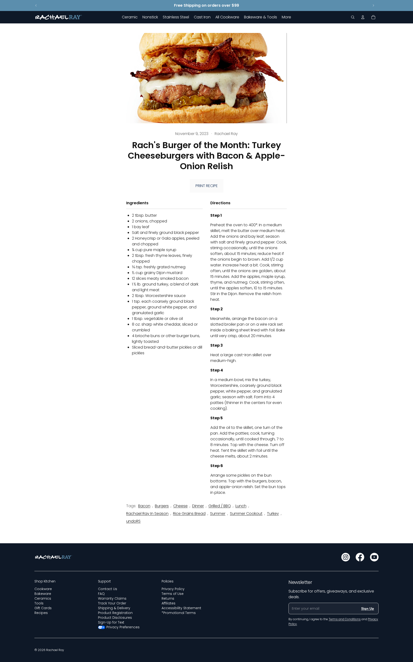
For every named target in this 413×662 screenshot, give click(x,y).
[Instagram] (345, 557)
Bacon (144, 506)
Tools (38, 603)
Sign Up (367, 608)
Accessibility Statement (181, 608)
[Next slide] (373, 5)
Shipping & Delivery (114, 608)
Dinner (198, 506)
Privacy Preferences (123, 627)
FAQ (101, 593)
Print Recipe (207, 185)
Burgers (162, 506)
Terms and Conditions (345, 619)
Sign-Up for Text (111, 622)
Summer (217, 513)
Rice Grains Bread (189, 513)
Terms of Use (173, 593)
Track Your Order (112, 603)
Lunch (240, 506)
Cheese (180, 506)
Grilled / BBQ (219, 506)
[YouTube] (374, 557)
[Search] (353, 17)
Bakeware (42, 593)
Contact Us (107, 589)
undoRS (133, 521)
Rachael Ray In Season (147, 513)
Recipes (41, 612)
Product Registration (115, 612)
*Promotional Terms (179, 612)
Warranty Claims (112, 598)
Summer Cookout (246, 513)
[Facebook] (360, 557)
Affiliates (168, 603)
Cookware (43, 589)
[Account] (363, 17)
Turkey (273, 513)
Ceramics (42, 598)
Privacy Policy (173, 589)
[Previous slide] (36, 5)
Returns (168, 598)
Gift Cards (43, 608)
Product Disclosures (115, 617)
